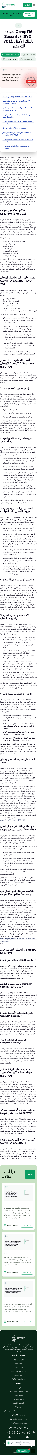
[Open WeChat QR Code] (33, 1432)
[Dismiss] (33, 1442)
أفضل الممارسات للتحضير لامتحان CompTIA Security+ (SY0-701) (17, 109)
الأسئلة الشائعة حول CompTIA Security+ (16, 128)
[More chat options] (33, 1451)
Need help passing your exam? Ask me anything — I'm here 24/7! (21, 1443)
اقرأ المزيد (26, 1225)
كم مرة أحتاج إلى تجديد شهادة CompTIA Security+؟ (16, 147)
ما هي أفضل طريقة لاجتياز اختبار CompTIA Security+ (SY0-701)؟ (17, 134)
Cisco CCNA (18, 1367)
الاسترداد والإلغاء (18, 1407)
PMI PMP (18, 1364)
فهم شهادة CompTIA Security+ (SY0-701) (17, 97)
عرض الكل (30, 1174)
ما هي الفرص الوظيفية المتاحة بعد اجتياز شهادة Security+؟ (18, 140)
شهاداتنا (18, 1388)
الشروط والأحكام (18, 1403)
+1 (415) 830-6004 (20, 1419)
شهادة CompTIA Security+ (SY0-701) (12, 820)
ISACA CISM (18, 1375)
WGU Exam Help (18, 1379)
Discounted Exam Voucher (18, 1391)
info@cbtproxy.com (20, 1423)
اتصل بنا (27, 5)
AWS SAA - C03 (18, 1360)
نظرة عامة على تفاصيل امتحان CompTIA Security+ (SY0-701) (16, 102)
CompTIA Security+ (18, 1371)
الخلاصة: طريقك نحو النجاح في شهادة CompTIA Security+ (18, 122)
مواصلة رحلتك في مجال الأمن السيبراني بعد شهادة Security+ (17, 116)
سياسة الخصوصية (18, 1399)
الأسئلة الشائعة (18, 1395)
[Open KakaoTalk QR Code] (10, 1437)
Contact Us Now (29, 14)
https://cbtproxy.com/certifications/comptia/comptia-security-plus (18, 940)
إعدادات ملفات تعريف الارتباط (11, 1411)
